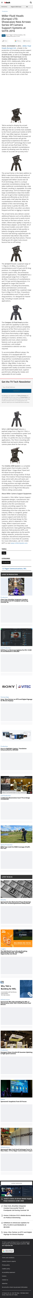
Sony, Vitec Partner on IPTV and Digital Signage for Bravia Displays (18, 1233)
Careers (4, 1276)
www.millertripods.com (19, 543)
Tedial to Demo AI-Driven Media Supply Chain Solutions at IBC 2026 (18, 1200)
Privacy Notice (24, 397)
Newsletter (28, 41)
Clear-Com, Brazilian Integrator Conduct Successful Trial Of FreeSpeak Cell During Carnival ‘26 (16, 1208)
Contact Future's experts (9, 1261)
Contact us (5, 1280)
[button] (2, 2)
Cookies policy (6, 1268)
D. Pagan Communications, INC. (17, 35)
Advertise (4, 1283)
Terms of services (22, 395)
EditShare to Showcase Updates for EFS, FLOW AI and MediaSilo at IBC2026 (16, 1225)
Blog (3, 35)
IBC (27, 6)
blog (4, 553)
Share (5, 41)
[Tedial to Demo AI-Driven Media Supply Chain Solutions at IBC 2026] (16, 1194)
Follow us (19, 41)
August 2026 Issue (16, 6)
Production (5, 11)
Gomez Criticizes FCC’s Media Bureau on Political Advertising (17, 1217)
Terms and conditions (8, 1257)
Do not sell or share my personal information (15, 1287)
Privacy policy (6, 1265)
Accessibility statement (8, 1272)
